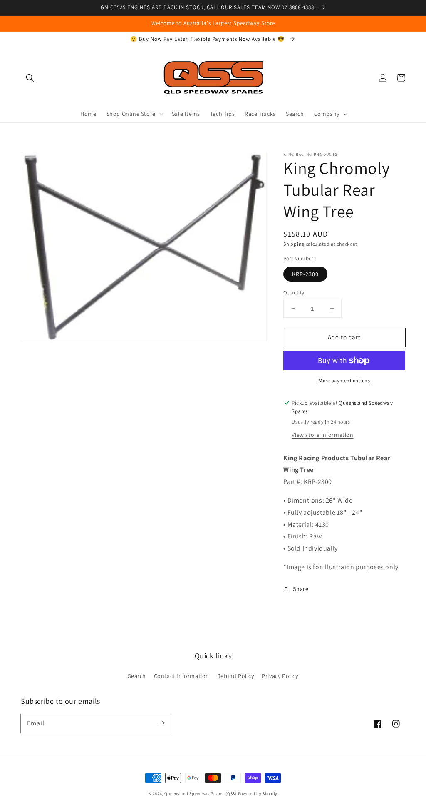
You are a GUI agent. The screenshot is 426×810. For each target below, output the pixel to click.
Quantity (293, 292)
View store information (322, 435)
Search (137, 676)
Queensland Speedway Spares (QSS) (200, 793)
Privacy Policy (280, 676)
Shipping (294, 244)
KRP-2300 (305, 274)
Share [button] (300, 589)
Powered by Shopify (258, 793)
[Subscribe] (161, 723)
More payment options (344, 380)
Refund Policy (235, 676)
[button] (30, 78)
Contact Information (181, 676)
